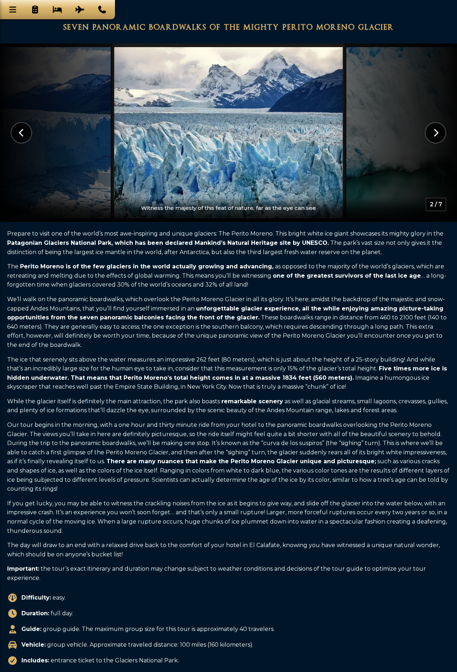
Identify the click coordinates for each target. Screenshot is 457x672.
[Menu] (12, 9)
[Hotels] (57, 9)
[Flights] (80, 9)
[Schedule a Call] (102, 9)
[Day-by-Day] (35, 9)
